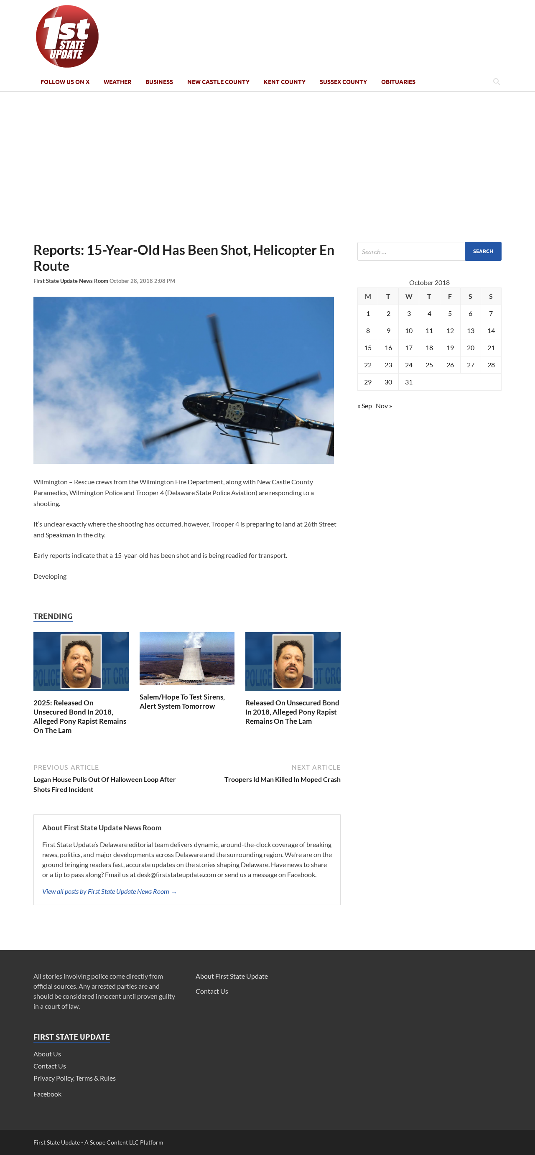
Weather (117, 82)
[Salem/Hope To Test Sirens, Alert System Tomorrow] (187, 687)
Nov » (384, 406)
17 (409, 347)
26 (450, 365)
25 (429, 365)
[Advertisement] (267, 166)
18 (429, 347)
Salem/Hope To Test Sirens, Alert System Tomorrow (182, 701)
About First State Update (232, 976)
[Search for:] (429, 251)
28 (491, 365)
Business (159, 82)
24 (409, 365)
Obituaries (398, 82)
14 (491, 330)
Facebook (47, 1094)
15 (368, 347)
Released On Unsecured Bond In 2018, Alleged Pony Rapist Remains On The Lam (292, 711)
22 (368, 365)
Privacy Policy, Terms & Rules (74, 1078)
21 (491, 347)
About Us (47, 1054)
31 (409, 382)
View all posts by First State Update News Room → (109, 891)
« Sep (364, 406)
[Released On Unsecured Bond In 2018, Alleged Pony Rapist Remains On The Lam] (293, 693)
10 (409, 330)
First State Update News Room (71, 280)
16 (388, 347)
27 (470, 365)
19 (450, 347)
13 (470, 330)
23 (388, 365)
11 (429, 330)
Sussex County (343, 82)
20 (470, 347)
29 (368, 382)
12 (450, 330)
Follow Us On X (65, 82)
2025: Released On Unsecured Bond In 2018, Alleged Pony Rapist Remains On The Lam (79, 716)
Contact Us (49, 1066)
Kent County (285, 82)
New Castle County (218, 82)
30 (388, 382)
